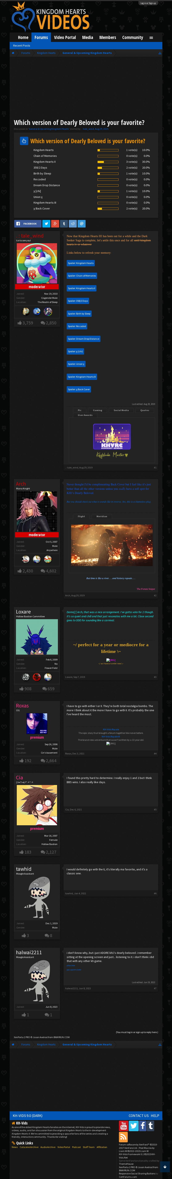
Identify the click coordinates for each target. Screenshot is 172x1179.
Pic (79, 410)
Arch (67, 595)
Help (155, 1115)
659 (51, 689)
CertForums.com (128, 1176)
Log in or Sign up (148, 3)
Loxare (23, 611)
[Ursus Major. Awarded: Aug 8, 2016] (26, 312)
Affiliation (102, 1147)
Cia (67, 809)
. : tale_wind (87, 128)
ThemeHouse (126, 1163)
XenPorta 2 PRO (22, 1037)
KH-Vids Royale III (111, 736)
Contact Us (139, 1115)
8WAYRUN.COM (61, 1037)
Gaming (97, 410)
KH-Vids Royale (111, 729)
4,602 (51, 571)
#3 (155, 677)
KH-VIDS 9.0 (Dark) (28, 1115)
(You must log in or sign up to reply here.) (137, 1032)
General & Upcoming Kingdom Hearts (49, 128)
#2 (155, 595)
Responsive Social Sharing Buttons (137, 1173)
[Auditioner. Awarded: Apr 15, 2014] (37, 312)
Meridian (101, 516)
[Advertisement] (86, 88)
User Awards (85, 415)
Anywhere (52, 550)
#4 (155, 753)
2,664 (51, 760)
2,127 (51, 852)
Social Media (121, 410)
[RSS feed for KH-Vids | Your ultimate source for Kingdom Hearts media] (123, 1137)
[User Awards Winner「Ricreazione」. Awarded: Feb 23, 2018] (26, 560)
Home (23, 37)
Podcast (76, 1147)
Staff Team (89, 1147)
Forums (41, 37)
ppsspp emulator (74, 969)
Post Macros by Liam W (137, 1149)
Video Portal (65, 37)
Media (87, 37)
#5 (155, 809)
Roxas (68, 753)
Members (107, 37)
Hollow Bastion (49, 844)
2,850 (51, 323)
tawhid (23, 869)
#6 (155, 893)
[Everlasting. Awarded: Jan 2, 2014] (26, 678)
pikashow (71, 965)
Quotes (144, 410)
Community (132, 37)
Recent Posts (21, 45)
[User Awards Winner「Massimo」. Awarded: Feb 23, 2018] (48, 560)
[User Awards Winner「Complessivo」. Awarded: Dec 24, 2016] (37, 560)
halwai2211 (29, 952)
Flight (81, 516)
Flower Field (51, 667)
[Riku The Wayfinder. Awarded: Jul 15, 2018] (48, 312)
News (15, 1147)
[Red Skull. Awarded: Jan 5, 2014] (37, 678)
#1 (155, 467)
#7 (155, 988)
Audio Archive (47, 1147)
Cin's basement (49, 752)
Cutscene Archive (29, 1147)
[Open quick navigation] (160, 53)
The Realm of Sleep (47, 302)
